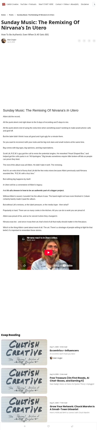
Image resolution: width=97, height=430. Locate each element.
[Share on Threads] (89, 40)
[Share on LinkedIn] (94, 40)
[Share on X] (84, 40)
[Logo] (4, 4)
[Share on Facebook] (79, 40)
